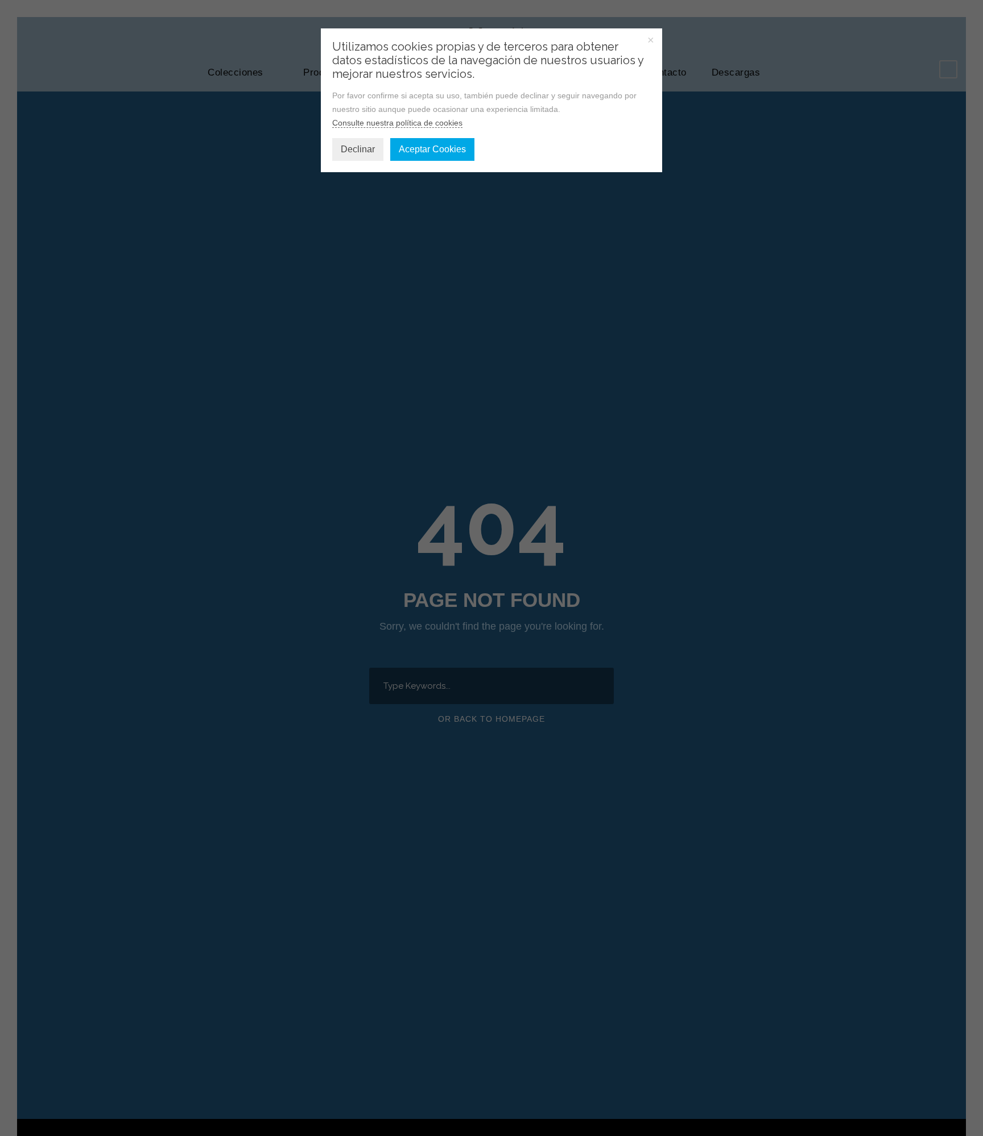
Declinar (358, 149)
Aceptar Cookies (432, 149)
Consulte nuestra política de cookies (397, 122)
